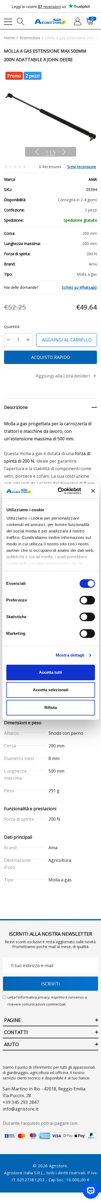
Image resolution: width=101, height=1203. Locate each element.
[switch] (87, 600)
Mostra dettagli (70, 655)
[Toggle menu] (8, 21)
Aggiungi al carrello (67, 340)
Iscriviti (50, 984)
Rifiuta (50, 707)
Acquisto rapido (50, 357)
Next (64, 152)
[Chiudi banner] (93, 491)
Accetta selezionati (50, 689)
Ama (93, 179)
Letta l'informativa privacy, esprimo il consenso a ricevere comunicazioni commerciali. (47, 1001)
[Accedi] (77, 22)
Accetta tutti (50, 672)
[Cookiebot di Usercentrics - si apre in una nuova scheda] (60, 490)
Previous (37, 152)
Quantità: (12, 326)
